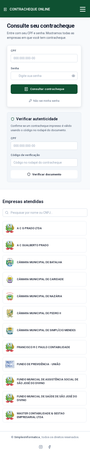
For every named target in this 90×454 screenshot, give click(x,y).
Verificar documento (46, 174)
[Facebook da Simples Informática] (49, 447)
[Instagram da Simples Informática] (40, 447)
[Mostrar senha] (73, 76)
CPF (13, 50)
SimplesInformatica (27, 437)
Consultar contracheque (47, 89)
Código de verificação (25, 155)
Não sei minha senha (46, 100)
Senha (15, 68)
